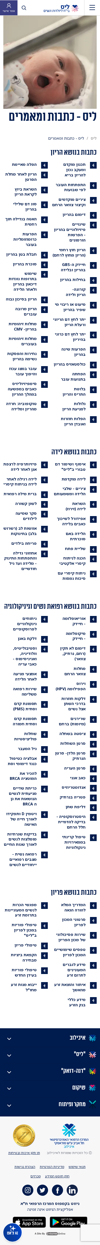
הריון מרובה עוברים (26, 311)
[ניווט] (92, 7)
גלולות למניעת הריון (74, 406)
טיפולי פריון (25, 945)
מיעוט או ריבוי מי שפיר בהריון (70, 307)
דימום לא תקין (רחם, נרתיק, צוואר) (73, 653)
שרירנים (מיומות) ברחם (72, 721)
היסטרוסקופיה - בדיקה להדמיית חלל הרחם (71, 822)
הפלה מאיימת (24, 164)
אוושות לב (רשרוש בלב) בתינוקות (20, 531)
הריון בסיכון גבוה (21, 299)
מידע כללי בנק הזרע (77, 1002)
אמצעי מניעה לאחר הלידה (25, 676)
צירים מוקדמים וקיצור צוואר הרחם (69, 202)
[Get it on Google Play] (68, 1221)
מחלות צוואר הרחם (75, 671)
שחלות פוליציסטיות (25, 736)
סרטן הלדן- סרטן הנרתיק (70, 755)
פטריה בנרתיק (73, 797)
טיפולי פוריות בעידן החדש (24, 972)
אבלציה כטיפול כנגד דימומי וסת (22, 761)
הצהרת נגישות (24, 1166)
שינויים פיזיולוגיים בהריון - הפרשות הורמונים (70, 232)
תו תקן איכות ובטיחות (24, 1152)
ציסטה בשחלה (72, 733)
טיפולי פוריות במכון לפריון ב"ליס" (24, 930)
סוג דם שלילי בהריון (25, 206)
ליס (94, 138)
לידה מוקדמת (74, 479)
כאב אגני (78, 777)
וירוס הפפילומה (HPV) (71, 686)
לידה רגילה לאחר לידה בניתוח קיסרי (20, 481)
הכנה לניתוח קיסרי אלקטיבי (72, 560)
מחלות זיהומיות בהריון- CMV (23, 326)
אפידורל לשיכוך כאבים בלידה (71, 521)
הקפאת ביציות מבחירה (24, 957)
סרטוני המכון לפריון (74, 922)
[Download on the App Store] (29, 1221)
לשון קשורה (26, 503)
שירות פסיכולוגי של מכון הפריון (71, 937)
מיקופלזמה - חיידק (76, 636)
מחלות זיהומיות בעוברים (23, 341)
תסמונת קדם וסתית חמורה (25, 721)
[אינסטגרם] (27, 1190)
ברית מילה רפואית (20, 493)
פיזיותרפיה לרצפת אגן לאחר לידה (20, 466)
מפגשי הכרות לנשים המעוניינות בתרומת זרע (21, 910)
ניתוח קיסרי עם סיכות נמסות (72, 575)
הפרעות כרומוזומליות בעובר (25, 239)
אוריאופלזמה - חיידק (74, 621)
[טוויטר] (42, 1190)
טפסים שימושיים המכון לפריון (70, 952)
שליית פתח (75, 548)
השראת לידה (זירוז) (76, 506)
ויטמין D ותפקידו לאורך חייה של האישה (21, 819)
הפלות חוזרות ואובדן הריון (73, 421)
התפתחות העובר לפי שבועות (71, 187)
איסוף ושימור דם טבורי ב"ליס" (70, 466)
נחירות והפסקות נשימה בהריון (22, 356)
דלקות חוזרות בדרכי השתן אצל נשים (73, 704)
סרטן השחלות (73, 743)
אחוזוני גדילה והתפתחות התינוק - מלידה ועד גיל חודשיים (20, 560)
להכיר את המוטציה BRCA (23, 776)
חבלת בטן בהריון (21, 254)
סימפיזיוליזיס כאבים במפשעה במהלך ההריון (22, 389)
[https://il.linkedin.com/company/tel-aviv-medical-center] (72, 1190)
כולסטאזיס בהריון (70, 364)
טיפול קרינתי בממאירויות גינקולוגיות (74, 842)
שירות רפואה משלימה (25, 691)
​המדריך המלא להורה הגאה (73, 907)
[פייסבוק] (57, 1190)
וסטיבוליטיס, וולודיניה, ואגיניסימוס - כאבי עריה (25, 656)
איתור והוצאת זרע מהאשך (70, 987)
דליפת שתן (76, 806)
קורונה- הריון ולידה (76, 292)
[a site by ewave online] (50, 1233)
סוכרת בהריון (25, 264)
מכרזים (36, 1176)
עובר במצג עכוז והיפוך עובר (23, 371)
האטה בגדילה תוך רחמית (21, 221)
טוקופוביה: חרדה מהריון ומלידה (21, 406)
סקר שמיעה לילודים (26, 516)
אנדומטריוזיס (74, 787)
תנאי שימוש (77, 1166)
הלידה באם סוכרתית (76, 536)
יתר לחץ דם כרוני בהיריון (70, 336)
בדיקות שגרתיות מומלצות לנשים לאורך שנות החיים (20, 839)
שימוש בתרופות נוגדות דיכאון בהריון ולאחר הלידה (23, 281)
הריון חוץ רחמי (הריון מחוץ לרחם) (69, 252)
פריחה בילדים (24, 543)
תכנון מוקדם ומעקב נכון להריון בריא (74, 169)
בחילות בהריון (73, 279)
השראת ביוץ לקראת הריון (25, 191)
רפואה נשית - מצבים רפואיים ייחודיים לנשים (23, 859)
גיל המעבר (27, 748)
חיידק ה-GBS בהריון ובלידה (73, 267)
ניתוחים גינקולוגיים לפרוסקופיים (25, 624)
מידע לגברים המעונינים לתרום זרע (74, 970)
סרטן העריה (75, 768)
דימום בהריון (74, 214)
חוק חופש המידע (57, 1176)
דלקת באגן (27, 638)
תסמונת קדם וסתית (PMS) (25, 706)
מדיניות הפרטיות (52, 1166)
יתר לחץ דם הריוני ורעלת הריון (69, 322)
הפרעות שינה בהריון (73, 351)
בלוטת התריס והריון (74, 391)
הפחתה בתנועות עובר (73, 376)
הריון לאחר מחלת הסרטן (21, 176)
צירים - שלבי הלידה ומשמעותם (70, 491)
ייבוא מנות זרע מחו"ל (24, 987)
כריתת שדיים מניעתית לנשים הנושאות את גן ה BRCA (23, 796)
